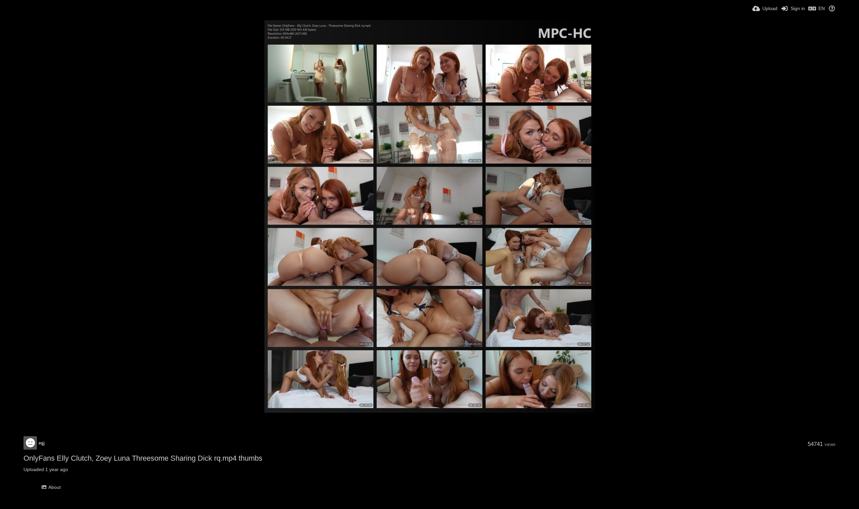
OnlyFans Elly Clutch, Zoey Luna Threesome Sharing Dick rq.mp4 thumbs (142, 458)
